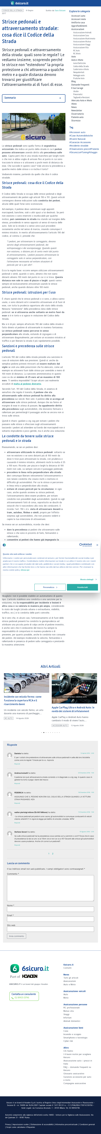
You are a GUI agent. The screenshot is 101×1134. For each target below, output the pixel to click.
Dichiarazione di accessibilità (42, 1124)
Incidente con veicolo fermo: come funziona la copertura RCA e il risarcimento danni (23, 701)
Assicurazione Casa (81, 36)
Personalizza (48, 587)
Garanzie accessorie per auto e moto (77, 1079)
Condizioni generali (87, 1124)
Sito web (11, 925)
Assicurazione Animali (82, 33)
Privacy (8, 1124)
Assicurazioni (77, 30)
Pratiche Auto (78, 79)
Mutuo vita (68, 1011)
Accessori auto (78, 16)
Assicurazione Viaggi (81, 45)
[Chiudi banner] (97, 545)
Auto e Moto (77, 60)
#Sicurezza (74, 152)
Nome (10, 905)
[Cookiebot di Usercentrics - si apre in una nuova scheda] (81, 545)
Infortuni (67, 1017)
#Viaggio (92, 152)
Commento (13, 874)
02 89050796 (74, 1108)
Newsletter (76, 111)
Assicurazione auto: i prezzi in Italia (77, 1062)
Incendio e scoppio (72, 1034)
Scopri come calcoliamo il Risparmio (20, 1127)
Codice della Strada (12, 10)
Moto (74, 104)
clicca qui (25, 570)
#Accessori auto (77, 132)
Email (10, 915)
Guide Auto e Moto (81, 70)
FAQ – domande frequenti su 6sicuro (77, 1069)
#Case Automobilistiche (81, 135)
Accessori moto (78, 20)
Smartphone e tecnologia (75, 1037)
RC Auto (76, 51)
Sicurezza (75, 121)
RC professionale (71, 1007)
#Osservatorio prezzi (79, 149)
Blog (73, 82)
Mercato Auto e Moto (81, 101)
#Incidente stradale (78, 145)
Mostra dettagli (86, 579)
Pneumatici (78, 95)
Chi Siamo (68, 1050)
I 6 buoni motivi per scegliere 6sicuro (77, 1056)
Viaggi (66, 1014)
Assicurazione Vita (81, 48)
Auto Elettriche (79, 64)
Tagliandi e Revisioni (81, 98)
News (74, 108)
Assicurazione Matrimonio (84, 39)
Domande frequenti (80, 85)
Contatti (67, 967)
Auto (73, 57)
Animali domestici (71, 1021)
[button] (5, 701)
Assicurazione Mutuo (82, 42)
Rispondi (17, 764)
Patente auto (77, 118)
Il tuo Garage (77, 88)
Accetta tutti (82, 587)
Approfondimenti (79, 26)
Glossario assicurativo (73, 1073)
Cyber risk (68, 1041)
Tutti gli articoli (70, 977)
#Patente (94, 149)
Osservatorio (77, 114)
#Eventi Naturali (77, 139)
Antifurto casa (78, 23)
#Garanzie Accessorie (80, 142)
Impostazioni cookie (21, 1124)
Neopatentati (78, 73)
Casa (65, 1031)
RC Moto (77, 54)
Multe (76, 92)
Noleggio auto (79, 76)
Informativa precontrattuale (66, 1124)
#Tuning (84, 152)
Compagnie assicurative (74, 1083)
